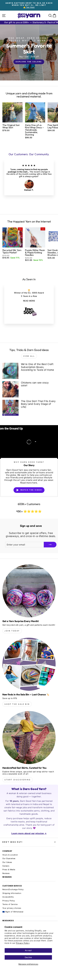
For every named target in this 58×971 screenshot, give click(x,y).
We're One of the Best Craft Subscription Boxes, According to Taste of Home (37, 367)
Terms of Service (10, 904)
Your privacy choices (11, 908)
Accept (28, 950)
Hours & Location (10, 855)
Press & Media (8, 870)
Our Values (7, 862)
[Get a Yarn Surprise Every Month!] (29, 590)
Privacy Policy (23, 943)
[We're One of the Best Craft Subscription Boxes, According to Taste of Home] (10, 371)
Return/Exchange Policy (13, 889)
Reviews (6, 873)
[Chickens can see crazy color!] (10, 389)
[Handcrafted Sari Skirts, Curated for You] (29, 737)
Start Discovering (18, 780)
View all (29, 356)
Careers (5, 866)
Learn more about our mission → (29, 833)
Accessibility (8, 897)
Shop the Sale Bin (17, 704)
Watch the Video (31, 490)
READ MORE (29, 301)
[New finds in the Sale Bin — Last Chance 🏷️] (29, 664)
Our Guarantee (8, 858)
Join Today (12, 631)
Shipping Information (11, 893)
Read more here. (29, 483)
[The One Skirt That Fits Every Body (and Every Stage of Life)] (10, 408)
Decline (28, 957)
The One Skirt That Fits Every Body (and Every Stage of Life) (38, 404)
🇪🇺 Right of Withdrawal (12, 912)
